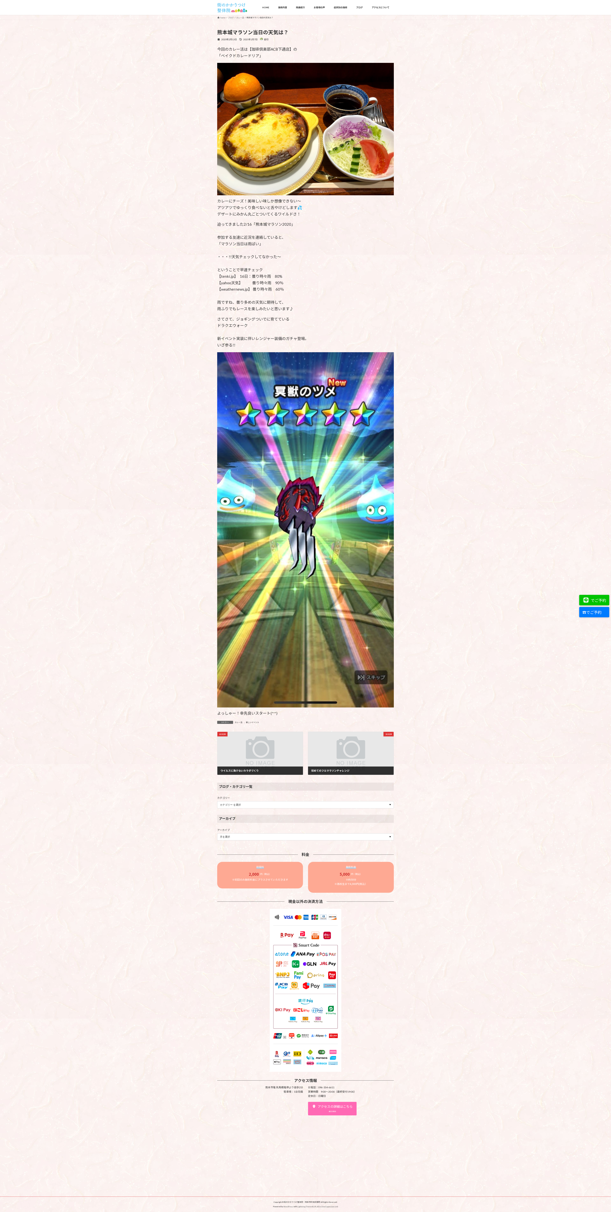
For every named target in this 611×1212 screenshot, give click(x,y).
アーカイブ (223, 829)
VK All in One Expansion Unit (326, 1206)
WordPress (288, 1206)
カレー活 (238, 722)
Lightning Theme (305, 1206)
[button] (332, 1108)
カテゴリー (223, 797)
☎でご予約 (591, 612)
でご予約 (598, 600)
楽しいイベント (252, 722)
